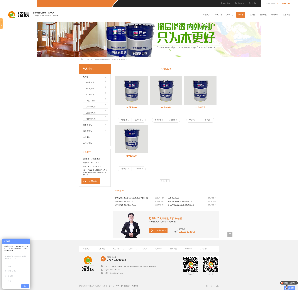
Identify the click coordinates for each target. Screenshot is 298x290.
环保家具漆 (91, 119)
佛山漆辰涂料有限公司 (102, 59)
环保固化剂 (87, 125)
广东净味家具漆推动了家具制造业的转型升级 (131, 198)
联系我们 (255, 3)
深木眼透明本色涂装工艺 (124, 201)
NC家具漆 (121, 59)
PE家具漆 (90, 89)
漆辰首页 (206, 15)
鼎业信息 (135, 286)
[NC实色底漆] (166, 90)
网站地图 (226, 3)
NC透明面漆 (200, 107)
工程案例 (251, 15)
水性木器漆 (91, 101)
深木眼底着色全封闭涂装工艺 (125, 205)
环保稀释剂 (87, 131)
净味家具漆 (91, 107)
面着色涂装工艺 (173, 198)
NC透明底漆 (131, 107)
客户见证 (158, 249)
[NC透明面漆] (200, 90)
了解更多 (123, 120)
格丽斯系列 (87, 143)
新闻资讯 (274, 15)
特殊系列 (86, 137)
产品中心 (229, 15)
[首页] (81, 59)
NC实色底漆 (166, 107)
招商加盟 (263, 15)
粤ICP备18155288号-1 (115, 286)
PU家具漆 (90, 82)
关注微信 (240, 3)
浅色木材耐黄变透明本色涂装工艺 (180, 201)
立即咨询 (138, 120)
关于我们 (218, 15)
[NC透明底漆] (131, 90)
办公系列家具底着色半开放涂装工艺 (181, 205)
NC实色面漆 (131, 156)
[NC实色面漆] (131, 139)
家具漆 (240, 15)
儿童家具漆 (91, 113)
